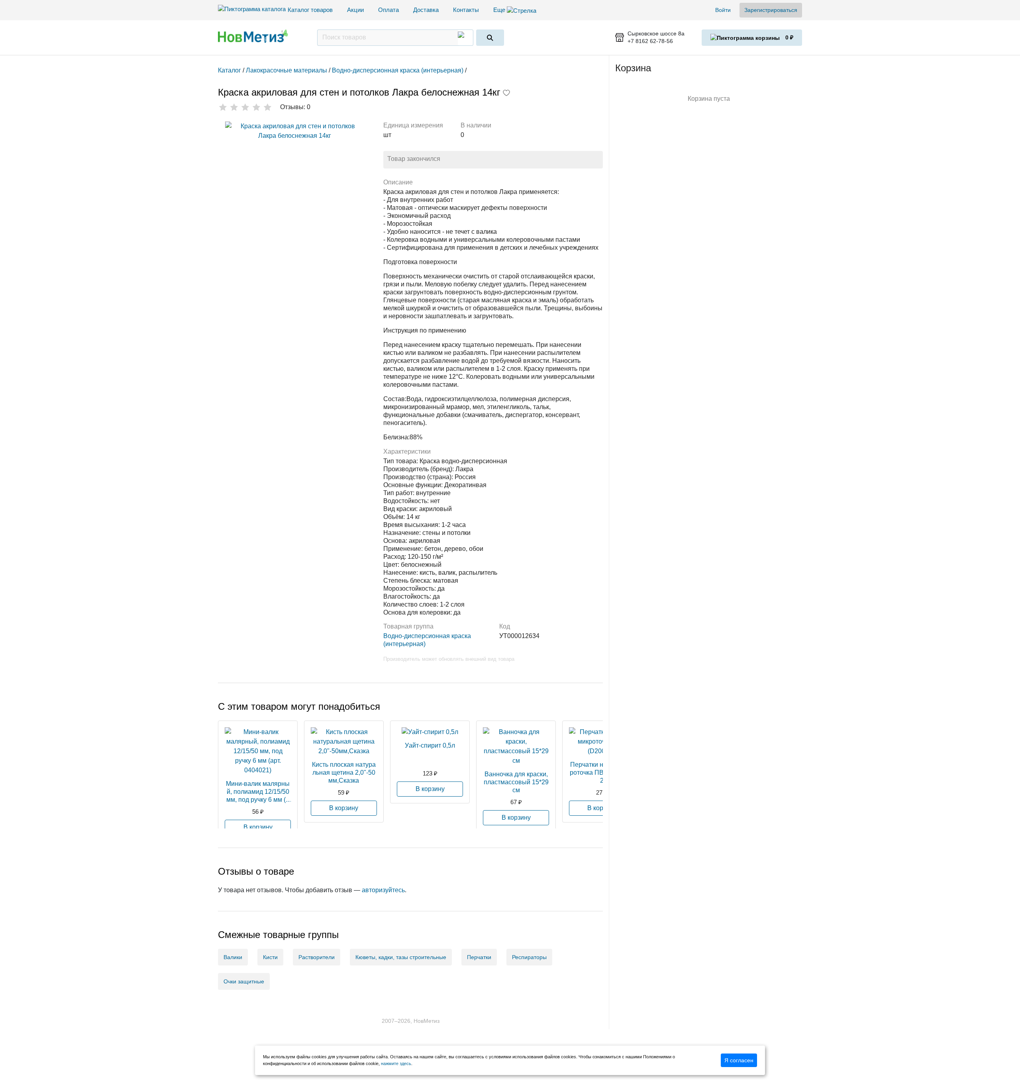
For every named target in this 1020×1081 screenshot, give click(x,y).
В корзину (258, 827)
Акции (355, 9)
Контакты (466, 9)
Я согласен (738, 1060)
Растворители (316, 957)
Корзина (633, 68)
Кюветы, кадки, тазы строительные (400, 957)
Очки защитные (244, 981)
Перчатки (479, 957)
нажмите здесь (396, 1063)
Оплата (388, 9)
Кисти (270, 957)
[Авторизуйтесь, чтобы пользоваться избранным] (506, 93)
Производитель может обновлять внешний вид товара (448, 659)
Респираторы (529, 957)
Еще (500, 9)
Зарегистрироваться (770, 10)
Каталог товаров (310, 9)
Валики (233, 957)
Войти (723, 10)
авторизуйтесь (383, 890)
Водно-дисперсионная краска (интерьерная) (427, 640)
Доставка (426, 9)
